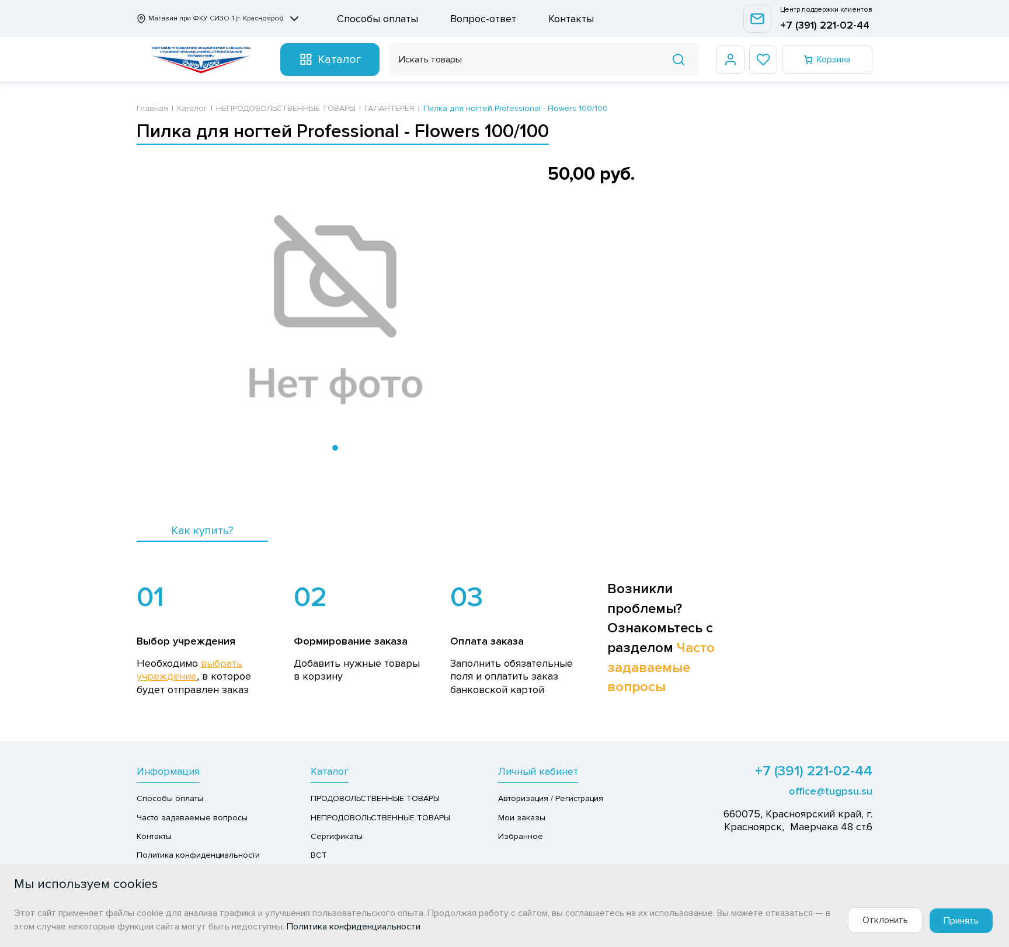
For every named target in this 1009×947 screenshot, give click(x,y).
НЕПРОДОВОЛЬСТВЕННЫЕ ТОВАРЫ (380, 818)
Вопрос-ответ (483, 18)
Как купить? (202, 531)
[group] (335, 310)
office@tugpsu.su (830, 791)
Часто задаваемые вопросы (661, 667)
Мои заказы (521, 818)
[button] (335, 448)
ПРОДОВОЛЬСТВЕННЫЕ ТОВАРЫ (375, 798)
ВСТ (319, 855)
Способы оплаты (377, 18)
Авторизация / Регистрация (550, 798)
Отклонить (885, 920)
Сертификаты (337, 836)
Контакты (571, 18)
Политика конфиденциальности (198, 855)
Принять (961, 921)
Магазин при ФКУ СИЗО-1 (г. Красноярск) (215, 18)
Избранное (520, 836)
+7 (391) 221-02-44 (824, 25)
